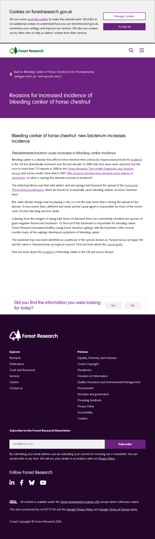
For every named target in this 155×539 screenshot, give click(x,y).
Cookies (83, 418)
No (133, 305)
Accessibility (85, 412)
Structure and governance (93, 394)
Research (15, 358)
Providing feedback (89, 400)
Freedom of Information (93, 376)
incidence (136, 159)
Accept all (124, 26)
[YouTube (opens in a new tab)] (43, 483)
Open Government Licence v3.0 (79, 502)
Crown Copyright (88, 364)
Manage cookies (124, 16)
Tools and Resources (22, 370)
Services (14, 376)
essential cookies (37, 19)
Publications (16, 364)
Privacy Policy (86, 406)
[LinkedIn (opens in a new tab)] (11, 483)
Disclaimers (85, 370)
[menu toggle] (142, 50)
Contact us (16, 388)
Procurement (86, 388)
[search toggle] (131, 50)
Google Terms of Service (114, 509)
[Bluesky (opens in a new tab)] (32, 483)
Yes (113, 305)
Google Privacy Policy (79, 509)
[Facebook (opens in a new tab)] (21, 483)
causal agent (114, 244)
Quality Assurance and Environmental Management (109, 382)
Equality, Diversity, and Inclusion (97, 358)
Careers (14, 382)
